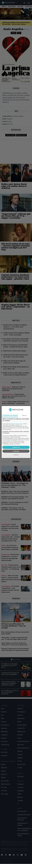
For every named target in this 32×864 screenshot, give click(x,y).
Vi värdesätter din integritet (10, 415)
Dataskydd (16, 454)
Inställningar (16, 451)
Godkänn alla (16, 447)
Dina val (24, 415)
